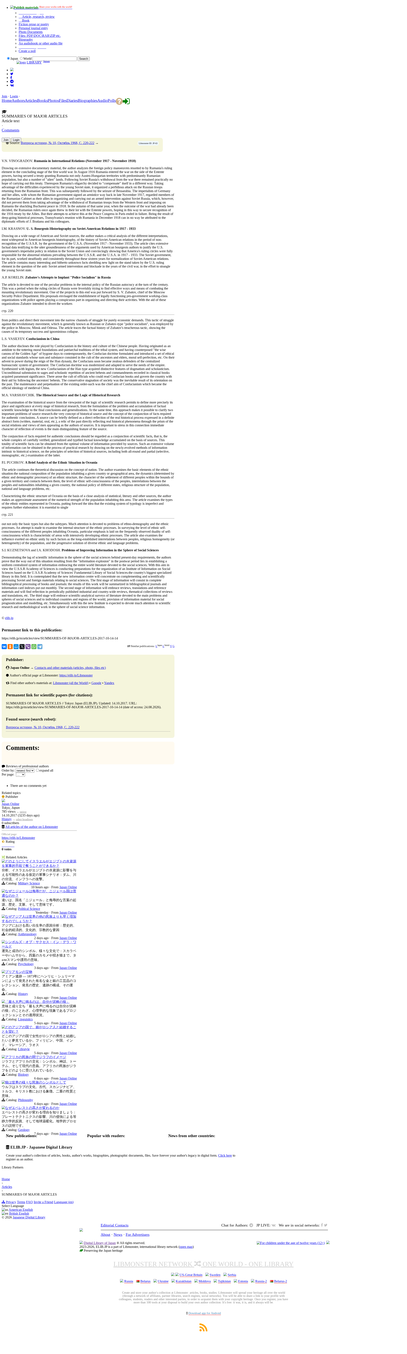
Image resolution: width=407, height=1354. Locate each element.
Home (6, 1179)
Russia (128, 1281)
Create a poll (27, 51)
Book (25, 20)
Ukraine (163, 1281)
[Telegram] (39, 646)
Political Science (29, 909)
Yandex (109, 683)
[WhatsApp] (33, 646)
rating (23, 811)
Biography (26, 39)
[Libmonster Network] (291, 1243)
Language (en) (64, 1202)
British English (19, 1213)
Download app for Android (204, 1313)
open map (186, 1247)
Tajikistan (224, 1281)
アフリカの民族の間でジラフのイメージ (35, 1057)
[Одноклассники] (10, 646)
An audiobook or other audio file (41, 43)
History (7, 819)
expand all (46, 770)
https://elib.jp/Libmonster (76, 675)
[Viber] (28, 646)
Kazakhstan (183, 1281)
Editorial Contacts (114, 1225)
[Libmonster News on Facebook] (11, 77)
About (105, 1234)
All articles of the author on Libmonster (31, 827)
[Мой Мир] (16, 646)
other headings (24, 819)
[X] (22, 646)
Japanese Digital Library (29, 1217)
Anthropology (27, 934)
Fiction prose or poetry (34, 24)
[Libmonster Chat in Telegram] (252, 1225)
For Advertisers (137, 1234)
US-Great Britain (191, 1275)
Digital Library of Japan (100, 1243)
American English (21, 1209)
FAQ (29, 1202)
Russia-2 (261, 1281)
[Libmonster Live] (12, 85)
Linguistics (25, 1019)
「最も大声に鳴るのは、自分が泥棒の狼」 (37, 1001)
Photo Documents (31, 32)
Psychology (26, 964)
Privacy (11, 1202)
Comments (10, 130)
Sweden (215, 1275)
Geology (24, 1130)
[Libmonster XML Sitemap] (203, 1330)
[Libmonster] (81, 1230)
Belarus (145, 1281)
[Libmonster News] (11, 74)
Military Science (29, 883)
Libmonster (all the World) (70, 683)
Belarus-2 (280, 1281)
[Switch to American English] (12, 70)
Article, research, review (38, 16)
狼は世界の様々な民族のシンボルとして (35, 1082)
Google (96, 683)
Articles (7, 1187)
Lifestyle (24, 1049)
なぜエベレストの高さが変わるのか (32, 1108)
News (118, 1234)
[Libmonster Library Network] (328, 1243)
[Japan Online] (3, 801)
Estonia (243, 1281)
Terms (21, 1202)
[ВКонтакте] (4, 646)
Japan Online (10, 804)
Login (14, 96)
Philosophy (25, 1100)
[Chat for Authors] (12, 81)
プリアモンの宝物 (18, 972)
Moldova (205, 1281)
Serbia (232, 1275)
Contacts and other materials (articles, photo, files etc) (70, 667)
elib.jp (9, 618)
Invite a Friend (43, 1202)
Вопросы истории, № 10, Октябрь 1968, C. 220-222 (57, 143)
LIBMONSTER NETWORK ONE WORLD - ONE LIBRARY (203, 1264)
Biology (23, 1074)
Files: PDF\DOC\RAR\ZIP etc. (40, 35)
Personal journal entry (33, 28)
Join (4, 96)
